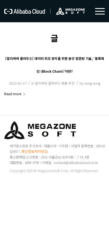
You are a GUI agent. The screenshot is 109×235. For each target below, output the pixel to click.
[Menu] (97, 11)
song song (92, 83)
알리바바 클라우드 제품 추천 (54, 83)
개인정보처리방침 (34, 151)
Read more (12, 93)
